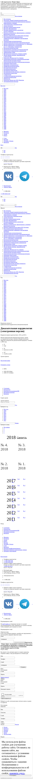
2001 (5, 124)
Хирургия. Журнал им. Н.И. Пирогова (14, 80)
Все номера (7, 427)
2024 (5, 92)
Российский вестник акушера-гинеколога (14, 71)
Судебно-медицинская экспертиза (12, 76)
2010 (5, 112)
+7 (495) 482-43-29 (5, 193)
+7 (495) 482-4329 (8, 562)
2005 (5, 119)
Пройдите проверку (19, 642)
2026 (5, 89)
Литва (5, 732)
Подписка (6, 132)
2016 (5, 103)
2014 (5, 106)
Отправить (23, 667)
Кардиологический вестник (11, 48)
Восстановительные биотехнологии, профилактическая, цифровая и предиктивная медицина (16, 38)
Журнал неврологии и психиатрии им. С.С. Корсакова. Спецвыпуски (13, 46)
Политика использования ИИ (11, 391)
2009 (5, 113)
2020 (5, 98)
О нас (5, 138)
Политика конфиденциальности (12, 548)
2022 (5, 95)
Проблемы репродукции (10, 63)
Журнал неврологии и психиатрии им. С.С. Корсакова (18, 44)
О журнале (6, 388)
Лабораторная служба (9, 52)
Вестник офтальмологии (10, 28)
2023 (5, 94)
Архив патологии (8, 26)
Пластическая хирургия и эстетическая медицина (17, 62)
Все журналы (18, 16)
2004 (5, 120)
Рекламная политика (9, 392)
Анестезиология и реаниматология (13, 24)
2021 (5, 96)
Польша (6, 731)
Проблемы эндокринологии (11, 65)
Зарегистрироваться (6, 698)
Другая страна (7, 734)
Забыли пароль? (5, 677)
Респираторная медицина (10, 67)
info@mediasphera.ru (9, 169)
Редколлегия (7, 389)
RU (16, 148)
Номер (17, 423)
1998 (5, 128)
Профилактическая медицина (11, 66)
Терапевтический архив (10, 77)
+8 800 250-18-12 (8, 566)
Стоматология (7, 74)
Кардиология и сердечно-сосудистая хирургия (16, 49)
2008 (5, 115)
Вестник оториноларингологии (12, 27)
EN (4, 150)
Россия (17, 724)
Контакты (6, 142)
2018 (5, 101)
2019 (5, 99)
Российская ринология (10, 69)
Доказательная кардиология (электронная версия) (17, 42)
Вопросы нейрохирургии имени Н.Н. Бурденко (16, 35)
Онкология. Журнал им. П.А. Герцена (13, 58)
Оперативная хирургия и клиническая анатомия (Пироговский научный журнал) (16, 60)
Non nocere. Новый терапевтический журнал (15, 20)
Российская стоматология (10, 70)
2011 (5, 110)
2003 (5, 121)
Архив (5, 134)
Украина (6, 730)
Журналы (6, 131)
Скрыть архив (4, 398)
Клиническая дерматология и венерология (15, 51)
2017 (5, 102)
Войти (2, 679)
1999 (5, 127)
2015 (5, 105)
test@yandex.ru (6, 624)
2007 (5, 116)
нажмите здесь (17, 773)
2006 (5, 117)
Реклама (6, 139)
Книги (5, 135)
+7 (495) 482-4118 (8, 560)
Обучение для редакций (10, 551)
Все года (3, 85)
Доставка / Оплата (8, 141)
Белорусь (6, 728)
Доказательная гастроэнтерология (12, 41)
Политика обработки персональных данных (15, 549)
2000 (5, 126)
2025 (5, 91)
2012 (5, 109)
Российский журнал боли (10, 73)
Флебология (7, 78)
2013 (5, 108)
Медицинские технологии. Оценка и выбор (15, 53)
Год (16, 276)
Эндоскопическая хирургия (11, 81)
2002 (5, 123)
